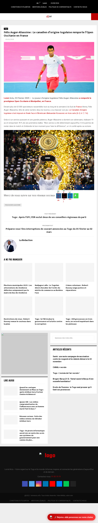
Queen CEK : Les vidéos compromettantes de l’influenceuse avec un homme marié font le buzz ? (32, 405)
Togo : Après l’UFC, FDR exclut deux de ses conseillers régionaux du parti (49, 217)
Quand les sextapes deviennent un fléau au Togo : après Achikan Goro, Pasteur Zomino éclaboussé (32, 391)
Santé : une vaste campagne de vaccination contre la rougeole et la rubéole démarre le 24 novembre (72, 358)
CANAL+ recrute (59, 367)
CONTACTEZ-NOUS (80, 7)
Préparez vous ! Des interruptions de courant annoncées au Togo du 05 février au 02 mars (49, 230)
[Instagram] (38, 484)
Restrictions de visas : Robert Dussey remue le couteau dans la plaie (17, 321)
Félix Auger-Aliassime (12, 205)
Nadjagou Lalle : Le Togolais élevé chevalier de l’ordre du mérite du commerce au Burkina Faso (49, 289)
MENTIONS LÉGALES (39, 7)
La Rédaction (26, 240)
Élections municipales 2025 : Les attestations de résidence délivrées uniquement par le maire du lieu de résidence (18, 289)
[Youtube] (52, 484)
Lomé (6, 98)
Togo (5, 28)
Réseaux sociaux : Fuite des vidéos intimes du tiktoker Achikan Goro (31, 418)
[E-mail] (59, 484)
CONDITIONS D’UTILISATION (20, 7)
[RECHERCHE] (91, 338)
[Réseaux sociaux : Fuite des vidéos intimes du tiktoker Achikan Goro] (11, 419)
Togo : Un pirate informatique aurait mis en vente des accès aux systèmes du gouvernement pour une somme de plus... (32, 435)
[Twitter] (32, 484)
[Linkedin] (45, 484)
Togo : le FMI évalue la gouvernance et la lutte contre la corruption (48, 321)
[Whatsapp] (66, 484)
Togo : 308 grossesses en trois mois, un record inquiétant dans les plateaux (80, 321)
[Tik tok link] (58, 11)
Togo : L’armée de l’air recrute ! (66, 373)
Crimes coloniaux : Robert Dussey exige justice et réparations (77, 288)
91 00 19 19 (56, 477)
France (79, 107)
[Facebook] (25, 484)
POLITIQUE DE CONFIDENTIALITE (60, 7)
